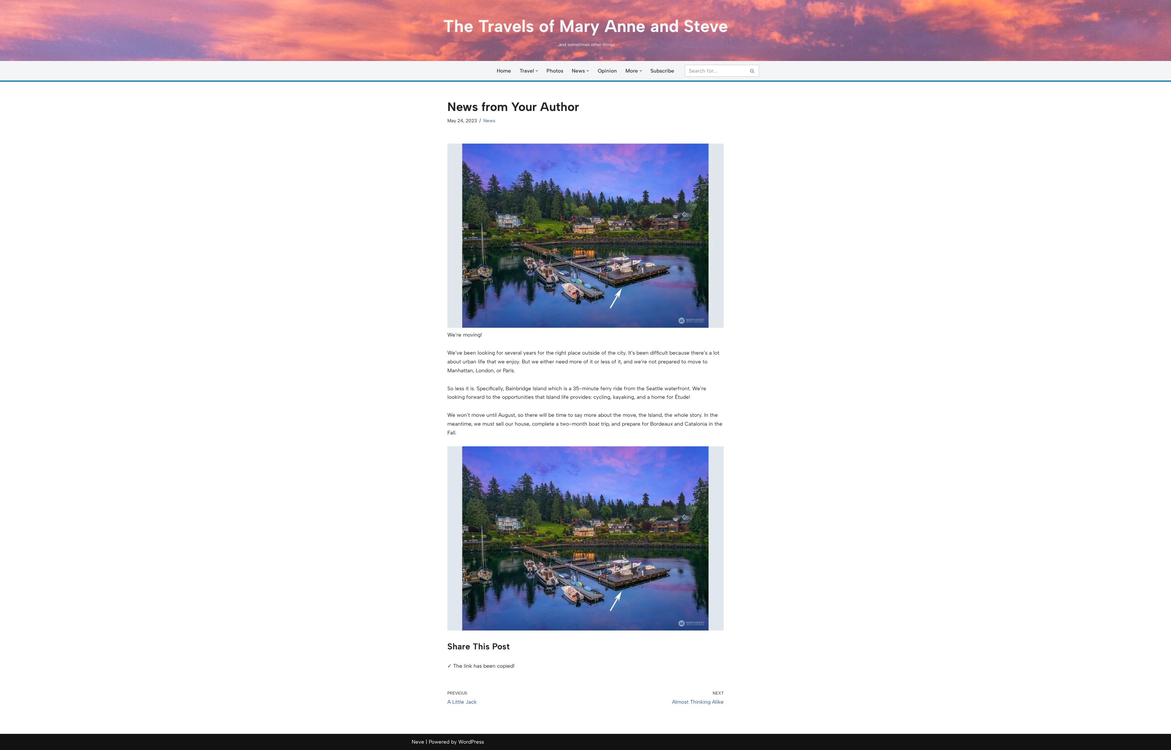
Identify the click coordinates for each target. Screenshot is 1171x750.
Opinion (607, 71)
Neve (418, 742)
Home (504, 71)
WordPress (471, 742)
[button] (536, 71)
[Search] (752, 71)
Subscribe (662, 71)
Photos (554, 71)
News (489, 120)
